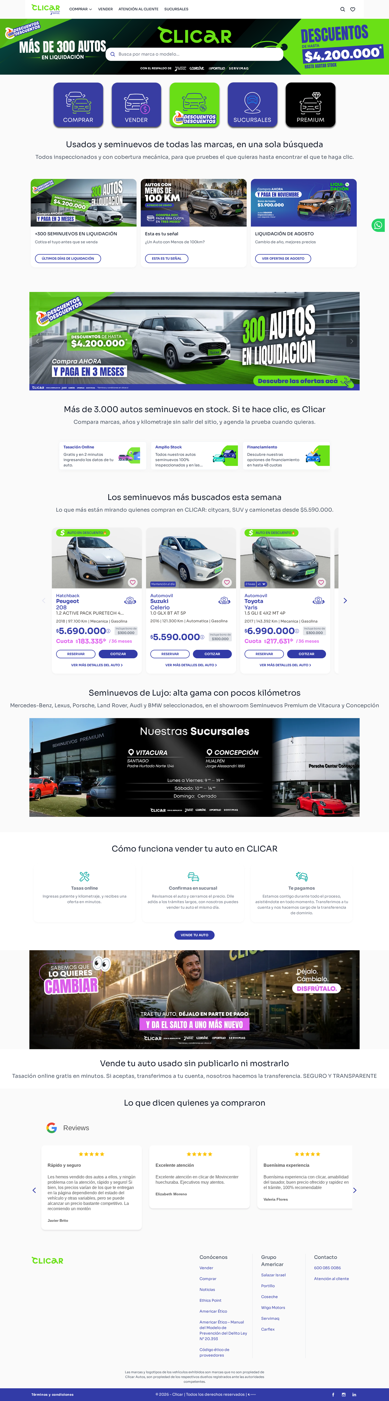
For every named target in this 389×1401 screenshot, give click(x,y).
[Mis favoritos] (353, 9)
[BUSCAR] (342, 9)
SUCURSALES (176, 9)
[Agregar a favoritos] (133, 582)
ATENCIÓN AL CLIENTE (139, 9)
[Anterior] (37, 341)
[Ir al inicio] (45, 9)
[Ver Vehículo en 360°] (130, 600)
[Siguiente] (351, 341)
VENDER (105, 9)
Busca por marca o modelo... (149, 54)
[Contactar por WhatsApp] (378, 225)
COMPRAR (78, 9)
